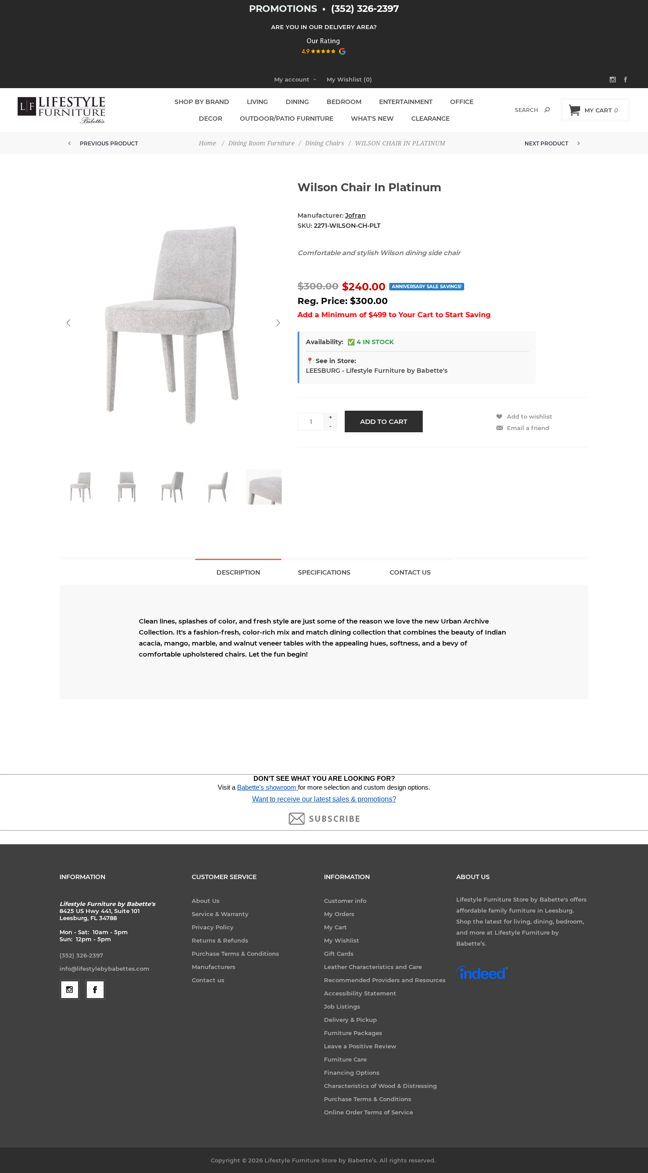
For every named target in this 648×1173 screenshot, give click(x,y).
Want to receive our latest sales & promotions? (324, 799)
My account (291, 79)
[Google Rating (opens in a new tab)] (324, 58)
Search (547, 110)
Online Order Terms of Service (368, 1112)
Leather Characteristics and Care (373, 966)
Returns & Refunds (220, 940)
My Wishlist (341, 940)
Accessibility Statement (360, 993)
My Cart (335, 927)
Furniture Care (345, 1059)
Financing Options (352, 1072)
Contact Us (410, 572)
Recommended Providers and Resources (385, 980)
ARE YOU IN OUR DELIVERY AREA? (324, 26)
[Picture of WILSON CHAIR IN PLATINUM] (80, 487)
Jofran (355, 215)
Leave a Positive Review (360, 1046)
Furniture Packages (353, 1032)
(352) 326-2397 (365, 8)
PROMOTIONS (284, 8)
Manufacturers (213, 966)
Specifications (324, 572)
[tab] (238, 572)
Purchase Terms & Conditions (235, 953)
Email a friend (528, 427)
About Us (206, 900)
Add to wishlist (529, 416)
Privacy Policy (213, 927)
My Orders (339, 913)
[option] (82, 491)
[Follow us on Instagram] (69, 989)
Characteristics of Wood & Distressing (380, 1085)
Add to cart (383, 421)
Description (238, 572)
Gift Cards (339, 953)
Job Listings (342, 1006)
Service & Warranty (220, 913)
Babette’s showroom (267, 787)
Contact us (208, 980)
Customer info (345, 900)
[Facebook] (95, 989)
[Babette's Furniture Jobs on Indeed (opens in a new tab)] (482, 978)
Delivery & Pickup (350, 1019)
